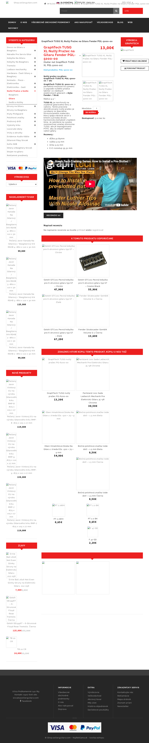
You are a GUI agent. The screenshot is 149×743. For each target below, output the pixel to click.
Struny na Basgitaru (17, 110)
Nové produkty (21, 373)
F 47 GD (93, 539)
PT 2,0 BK (93, 519)
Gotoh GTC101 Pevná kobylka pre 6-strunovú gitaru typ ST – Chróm (58, 283)
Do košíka (91, 112)
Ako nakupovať (83, 22)
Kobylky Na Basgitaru (18, 62)
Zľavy (21, 545)
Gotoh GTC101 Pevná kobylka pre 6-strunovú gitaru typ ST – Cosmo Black (93, 283)
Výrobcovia (93, 692)
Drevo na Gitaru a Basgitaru (16, 49)
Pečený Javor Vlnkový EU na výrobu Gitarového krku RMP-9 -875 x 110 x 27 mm (22, 470)
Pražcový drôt (14, 121)
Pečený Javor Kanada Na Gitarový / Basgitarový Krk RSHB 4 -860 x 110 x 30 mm (22, 244)
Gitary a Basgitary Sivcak (19, 148)
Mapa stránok (124, 699)
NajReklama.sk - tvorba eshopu (88, 738)
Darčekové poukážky (98, 710)
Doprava (62, 709)
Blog (120, 22)
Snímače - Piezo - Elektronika (16, 82)
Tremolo (11, 66)
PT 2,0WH (59, 519)
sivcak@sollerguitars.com (26, 698)
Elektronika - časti (16, 87)
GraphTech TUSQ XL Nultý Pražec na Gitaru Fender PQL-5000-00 (116, 4)
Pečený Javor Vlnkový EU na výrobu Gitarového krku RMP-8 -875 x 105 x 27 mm (22, 419)
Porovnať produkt (136, 68)
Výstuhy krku (13, 125)
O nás (24, 22)
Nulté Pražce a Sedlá (60, 4)
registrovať (97, 230)
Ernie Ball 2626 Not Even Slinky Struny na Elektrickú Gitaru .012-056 (21, 582)
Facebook (26, 701)
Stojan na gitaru (15, 152)
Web (130, 22)
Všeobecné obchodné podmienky (50, 22)
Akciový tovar (95, 699)
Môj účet (92, 703)
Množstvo (87, 108)
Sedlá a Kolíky (15, 102)
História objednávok (98, 706)
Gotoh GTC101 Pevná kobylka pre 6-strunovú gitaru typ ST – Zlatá (58, 332)
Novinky (13, 28)
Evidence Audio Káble (18, 136)
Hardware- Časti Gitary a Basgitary (19, 75)
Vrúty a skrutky (14, 133)
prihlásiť (81, 230)
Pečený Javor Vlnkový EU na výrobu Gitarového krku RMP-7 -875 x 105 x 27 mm (21, 523)
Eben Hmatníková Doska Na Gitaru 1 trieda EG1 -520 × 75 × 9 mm (58, 449)
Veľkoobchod (105, 22)
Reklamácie (123, 696)
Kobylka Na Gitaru (16, 58)
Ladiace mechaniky (17, 69)
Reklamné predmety (17, 155)
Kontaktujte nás (125, 692)
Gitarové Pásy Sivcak (17, 140)
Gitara (77, 4)
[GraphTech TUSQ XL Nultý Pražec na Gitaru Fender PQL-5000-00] (98, 65)
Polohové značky (15, 118)
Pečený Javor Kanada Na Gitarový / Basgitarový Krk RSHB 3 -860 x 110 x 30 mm (22, 297)
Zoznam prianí (124, 703)
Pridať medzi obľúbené (136, 61)
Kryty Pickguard (15, 114)
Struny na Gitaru (15, 106)
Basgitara (12, 95)
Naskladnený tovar (21, 197)
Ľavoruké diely (14, 129)
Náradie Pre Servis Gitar (19, 54)
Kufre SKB (12, 144)
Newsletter (123, 706)
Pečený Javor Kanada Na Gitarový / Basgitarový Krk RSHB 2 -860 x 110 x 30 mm (22, 350)
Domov (12, 22)
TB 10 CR (21, 649)
